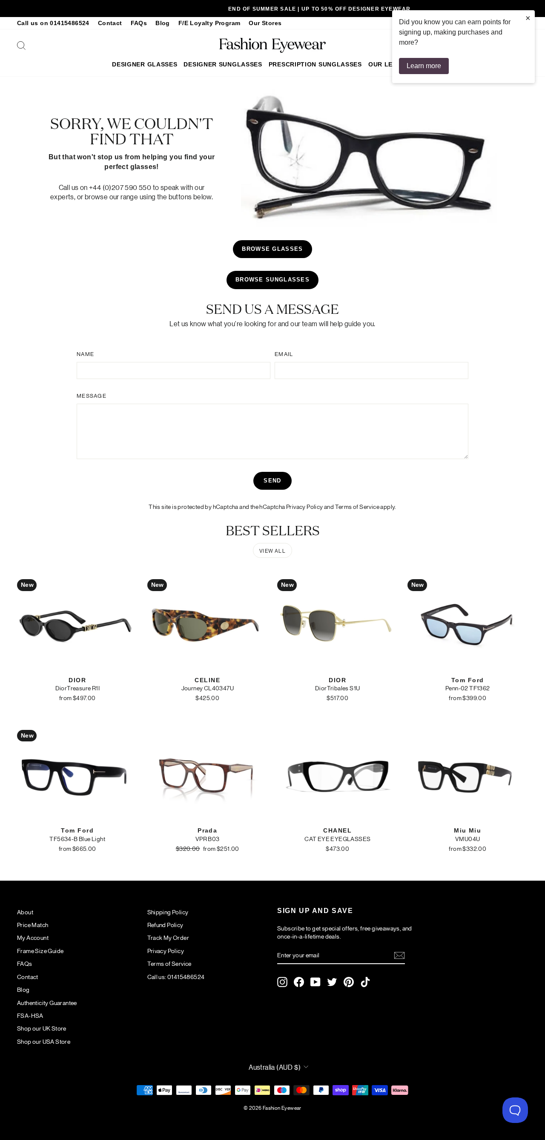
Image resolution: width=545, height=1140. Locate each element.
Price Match (32, 924)
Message (91, 395)
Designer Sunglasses (223, 64)
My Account (33, 937)
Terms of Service (357, 506)
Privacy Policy (304, 506)
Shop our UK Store (41, 1028)
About (25, 912)
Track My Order (168, 937)
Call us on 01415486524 (53, 23)
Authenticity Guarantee (47, 1002)
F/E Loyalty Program (209, 23)
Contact (110, 23)
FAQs (139, 23)
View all (272, 550)
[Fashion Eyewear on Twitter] (332, 982)
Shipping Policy (168, 912)
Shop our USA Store (43, 1041)
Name (85, 353)
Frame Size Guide (40, 950)
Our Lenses (389, 64)
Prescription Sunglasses (315, 64)
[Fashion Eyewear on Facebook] (299, 982)
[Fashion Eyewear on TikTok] (365, 982)
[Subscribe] (399, 955)
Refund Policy (165, 924)
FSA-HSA (30, 1015)
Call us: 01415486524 (176, 976)
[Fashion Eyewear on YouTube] (315, 982)
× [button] (528, 18)
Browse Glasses (272, 249)
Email (284, 353)
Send (272, 480)
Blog (162, 23)
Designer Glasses (144, 64)
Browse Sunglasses (272, 279)
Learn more (424, 65)
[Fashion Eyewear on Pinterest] (349, 982)
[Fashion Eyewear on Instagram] (282, 982)
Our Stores (265, 23)
